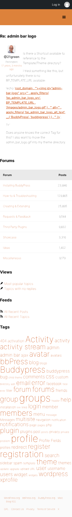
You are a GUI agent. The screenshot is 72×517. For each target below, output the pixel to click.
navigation (43, 420)
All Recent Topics (16, 317)
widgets (33, 475)
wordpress (53, 474)
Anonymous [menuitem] (67, 4)
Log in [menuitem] (56, 4)
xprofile (9, 479)
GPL (6, 509)
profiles (5, 447)
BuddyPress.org (6, 17)
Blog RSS (11, 501)
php (49, 425)
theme (46, 461)
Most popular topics (18, 284)
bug (3, 376)
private (65, 431)
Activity (39, 339)
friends (61, 390)
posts (44, 431)
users (6, 474)
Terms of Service (46, 509)
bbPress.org (28, 497)
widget (21, 474)
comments (34, 377)
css (50, 376)
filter (9, 391)
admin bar (10, 355)
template (29, 463)
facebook (54, 384)
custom (61, 377)
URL (32, 468)
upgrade (14, 468)
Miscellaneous (12, 258)
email (23, 382)
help (66, 399)
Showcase (9, 237)
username (56, 468)
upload (24, 468)
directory (5, 384)
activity (62, 340)
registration (22, 454)
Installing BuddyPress (16, 185)
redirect (19, 447)
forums (43, 389)
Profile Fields (50, 440)
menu (39, 414)
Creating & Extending (16, 206)
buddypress (58, 371)
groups (35, 398)
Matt (60, 497)
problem (5, 440)
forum (22, 389)
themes (64, 462)
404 (3, 341)
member (50, 406)
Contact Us (17, 509)
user (41, 468)
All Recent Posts (16, 312)
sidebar (6, 463)
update (4, 468)
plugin (9, 430)
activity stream (23, 347)
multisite (25, 419)
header (56, 400)
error (38, 383)
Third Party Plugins (15, 227)
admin (53, 347)
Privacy (30, 509)
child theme (15, 377)
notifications (14, 424)
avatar (39, 353)
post (36, 432)
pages (41, 425)
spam (17, 463)
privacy (54, 432)
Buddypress (22, 369)
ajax (24, 355)
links (24, 407)
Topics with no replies (20, 289)
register (39, 446)
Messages (7, 420)
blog (34, 362)
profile (24, 438)
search (52, 455)
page (33, 425)
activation (16, 341)
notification (59, 420)
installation (8, 407)
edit (13, 384)
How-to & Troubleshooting (19, 195)
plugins (26, 431)
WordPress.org (12, 497)
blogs (43, 363)
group (9, 399)
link (19, 407)
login (34, 406)
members (16, 413)
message (51, 414)
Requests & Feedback (17, 216)
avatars (56, 355)
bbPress (14, 361)
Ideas (6, 247)
